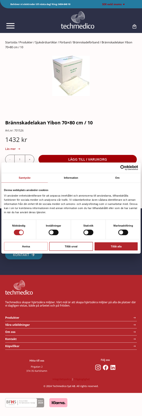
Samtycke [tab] (25, 177)
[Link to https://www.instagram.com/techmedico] (98, 367)
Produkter (26, 42)
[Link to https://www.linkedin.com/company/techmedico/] (112, 367)
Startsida (11, 42)
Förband (65, 42)
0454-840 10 (64, 4)
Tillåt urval (71, 246)
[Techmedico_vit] (77, 13)
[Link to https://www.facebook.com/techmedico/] (105, 367)
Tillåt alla (116, 246)
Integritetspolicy (61, 379)
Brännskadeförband (86, 42)
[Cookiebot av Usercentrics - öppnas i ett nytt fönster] (123, 167)
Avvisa (26, 246)
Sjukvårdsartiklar (46, 42)
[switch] (54, 232)
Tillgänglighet (82, 379)
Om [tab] (117, 177)
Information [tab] (71, 177)
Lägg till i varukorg (87, 159)
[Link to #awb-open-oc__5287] (18, 26)
